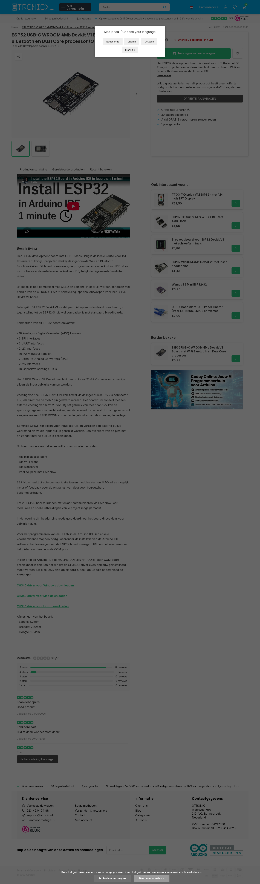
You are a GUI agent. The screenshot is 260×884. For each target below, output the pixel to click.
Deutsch (149, 41)
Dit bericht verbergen (112, 878)
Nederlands (112, 41)
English (132, 41)
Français (130, 49)
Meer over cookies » (151, 878)
